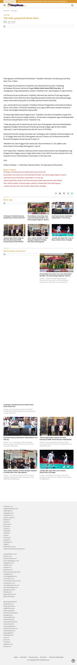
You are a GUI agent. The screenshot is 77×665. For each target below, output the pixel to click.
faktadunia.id (8, 592)
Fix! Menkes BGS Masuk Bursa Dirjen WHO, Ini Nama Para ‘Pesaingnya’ (33, 1)
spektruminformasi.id (10, 628)
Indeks (16, 657)
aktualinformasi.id (9, 590)
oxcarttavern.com (9, 583)
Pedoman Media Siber (56, 657)
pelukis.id (6, 522)
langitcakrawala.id (9, 606)
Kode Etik (23, 657)
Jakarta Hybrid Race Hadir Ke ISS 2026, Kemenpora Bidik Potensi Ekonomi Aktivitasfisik (33, 180)
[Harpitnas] (17, 5)
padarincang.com (9, 517)
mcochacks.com (9, 578)
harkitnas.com (8, 506)
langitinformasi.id (9, 608)
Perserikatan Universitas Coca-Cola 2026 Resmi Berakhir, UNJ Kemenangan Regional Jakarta (35, 175)
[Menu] (5, 5)
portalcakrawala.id (9, 626)
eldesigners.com (9, 563)
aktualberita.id (8, 615)
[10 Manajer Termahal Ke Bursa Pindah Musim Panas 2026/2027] (14, 208)
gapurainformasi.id (10, 594)
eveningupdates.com (10, 576)
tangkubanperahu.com (11, 508)
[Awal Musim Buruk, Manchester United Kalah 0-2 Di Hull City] (62, 208)
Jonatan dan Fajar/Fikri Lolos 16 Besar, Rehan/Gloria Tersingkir (25, 186)
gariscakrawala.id (9, 596)
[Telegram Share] (67, 193)
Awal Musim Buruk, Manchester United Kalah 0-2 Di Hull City (23, 178)
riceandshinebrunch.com (11, 585)
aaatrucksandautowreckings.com (14, 549)
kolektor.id (7, 520)
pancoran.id (7, 524)
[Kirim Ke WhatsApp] (71, 193)
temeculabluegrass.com (11, 561)
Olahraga (7, 15)
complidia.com (8, 574)
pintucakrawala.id (9, 611)
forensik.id (7, 642)
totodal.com (7, 567)
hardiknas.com (8, 644)
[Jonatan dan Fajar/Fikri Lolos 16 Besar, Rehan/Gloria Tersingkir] (62, 230)
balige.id (6, 544)
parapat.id (7, 540)
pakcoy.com (7, 646)
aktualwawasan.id (9, 631)
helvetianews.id (8, 604)
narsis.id (6, 637)
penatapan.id (8, 542)
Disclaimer (43, 657)
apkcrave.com (8, 570)
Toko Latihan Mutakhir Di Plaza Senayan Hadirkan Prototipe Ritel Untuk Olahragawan (32, 183)
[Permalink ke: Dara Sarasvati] (5, 22)
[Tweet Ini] (59, 193)
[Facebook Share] (55, 193)
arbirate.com (8, 556)
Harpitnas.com (45, 660)
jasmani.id (7, 526)
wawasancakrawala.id (11, 613)
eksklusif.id (7, 531)
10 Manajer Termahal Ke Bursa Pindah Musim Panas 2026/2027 (25, 172)
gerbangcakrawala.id (10, 602)
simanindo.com (8, 515)
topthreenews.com (10, 546)
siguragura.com (9, 513)
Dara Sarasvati (12, 21)
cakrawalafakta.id (9, 617)
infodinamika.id (8, 635)
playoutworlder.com (10, 558)
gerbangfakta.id (9, 633)
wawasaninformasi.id (10, 622)
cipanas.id (7, 529)
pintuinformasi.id (9, 619)
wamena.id (7, 537)
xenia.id (6, 535)
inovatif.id (7, 533)
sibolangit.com (8, 511)
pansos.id (7, 640)
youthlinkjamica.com (10, 554)
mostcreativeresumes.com (12, 581)
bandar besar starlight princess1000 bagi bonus (19, 495)
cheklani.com (8, 565)
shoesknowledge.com (11, 587)
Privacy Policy (33, 657)
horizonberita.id (9, 624)
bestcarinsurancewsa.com (12, 572)
